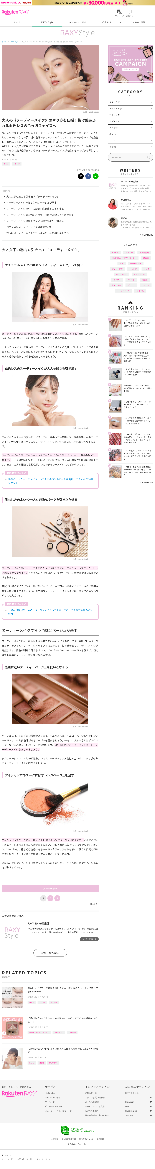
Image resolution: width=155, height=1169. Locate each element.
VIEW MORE (146, 234)
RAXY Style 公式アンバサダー (39, 1032)
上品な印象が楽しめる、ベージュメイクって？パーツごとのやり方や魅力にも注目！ (50, 612)
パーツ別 (131, 279)
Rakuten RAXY (15, 12)
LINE (127, 1106)
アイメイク (14, 160)
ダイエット (116, 285)
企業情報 (54, 1139)
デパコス (131, 285)
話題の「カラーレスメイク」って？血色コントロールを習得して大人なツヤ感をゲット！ (50, 481)
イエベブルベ (139, 274)
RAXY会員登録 (132, 1093)
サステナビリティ (43, 1159)
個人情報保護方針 (68, 1139)
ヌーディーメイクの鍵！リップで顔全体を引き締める (35, 221)
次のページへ (50, 888)
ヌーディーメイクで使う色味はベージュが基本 (31, 202)
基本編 (41, 1063)
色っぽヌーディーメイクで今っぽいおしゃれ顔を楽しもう (37, 233)
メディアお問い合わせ (95, 1097)
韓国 (121, 263)
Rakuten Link (131, 1111)
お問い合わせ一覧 (24, 1159)
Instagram (129, 1102)
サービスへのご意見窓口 (96, 1106)
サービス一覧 (7, 1159)
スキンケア (114, 102)
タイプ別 (54, 1002)
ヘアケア (113, 127)
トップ (17, 22)
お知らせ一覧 (91, 1093)
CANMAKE (72, 1032)
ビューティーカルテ (54, 1106)
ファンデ (145, 285)
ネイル (112, 134)
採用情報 (100, 1139)
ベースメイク (115, 108)
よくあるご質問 (138, 22)
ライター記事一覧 (89, 939)
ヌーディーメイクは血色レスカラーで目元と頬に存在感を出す (40, 214)
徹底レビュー (135, 263)
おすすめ (129, 252)
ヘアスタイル (121, 274)
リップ (146, 269)
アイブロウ (53, 1063)
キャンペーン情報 (77, 22)
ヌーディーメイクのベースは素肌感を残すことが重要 (35, 208)
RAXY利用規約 (91, 1111)
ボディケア (114, 121)
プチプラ (117, 279)
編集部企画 (144, 252)
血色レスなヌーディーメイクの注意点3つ (28, 227)
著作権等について (86, 1139)
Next (93, 903)
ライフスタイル (123, 290)
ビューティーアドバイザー (56, 1111)
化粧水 (144, 279)
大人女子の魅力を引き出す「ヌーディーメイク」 (32, 196)
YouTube (129, 1115)
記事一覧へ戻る (50, 953)
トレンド (17, 164)
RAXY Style (47, 22)
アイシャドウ (58, 1032)
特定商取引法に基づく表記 (97, 1115)
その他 (112, 146)
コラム (112, 140)
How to (6, 164)
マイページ (50, 1102)
